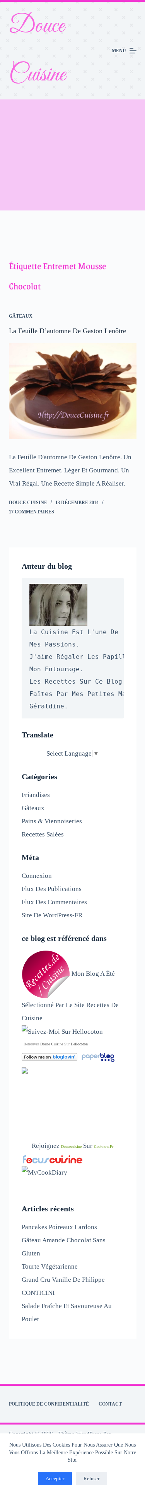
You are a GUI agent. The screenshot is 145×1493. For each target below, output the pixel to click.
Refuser (91, 1478)
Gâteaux (20, 316)
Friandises (36, 795)
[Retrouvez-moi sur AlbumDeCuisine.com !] (25, 1070)
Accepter (55, 1478)
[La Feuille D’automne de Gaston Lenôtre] (72, 391)
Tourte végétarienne (50, 1266)
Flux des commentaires (54, 902)
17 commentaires (31, 512)
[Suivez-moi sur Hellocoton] (62, 1031)
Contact (110, 1404)
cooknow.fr (103, 1146)
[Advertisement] (72, 155)
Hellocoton (79, 1044)
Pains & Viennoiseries (52, 821)
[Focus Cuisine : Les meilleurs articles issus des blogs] (53, 1159)
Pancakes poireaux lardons (59, 1227)
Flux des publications (52, 889)
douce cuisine (51, 1044)
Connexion (37, 875)
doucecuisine (71, 1146)
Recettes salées (43, 834)
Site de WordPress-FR (52, 915)
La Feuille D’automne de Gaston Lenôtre (67, 331)
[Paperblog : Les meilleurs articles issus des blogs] (98, 1056)
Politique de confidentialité (49, 1404)
